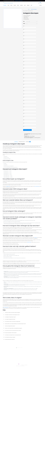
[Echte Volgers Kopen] (8, 2)
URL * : (24, 29)
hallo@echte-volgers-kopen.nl (19, 0)
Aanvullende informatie (22, 141)
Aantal (24, 23)
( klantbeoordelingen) (34, 9)
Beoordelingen (28, 141)
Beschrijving (16, 141)
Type (23, 21)
